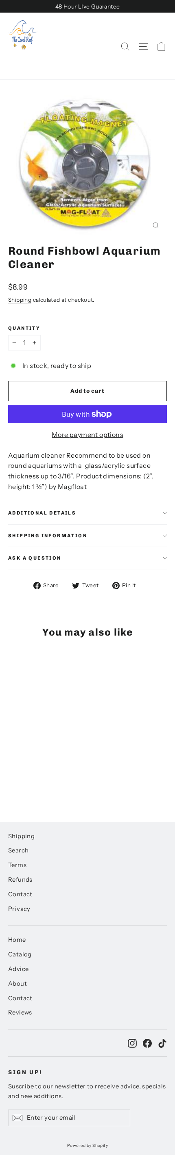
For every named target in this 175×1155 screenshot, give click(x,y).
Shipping (19, 299)
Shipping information (47, 536)
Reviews (20, 1012)
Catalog (20, 954)
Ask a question (34, 558)
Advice (18, 969)
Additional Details (42, 513)
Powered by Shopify (87, 1145)
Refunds (20, 879)
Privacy (19, 909)
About (17, 983)
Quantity (24, 328)
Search (18, 850)
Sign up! (25, 1072)
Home (17, 939)
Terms (17, 865)
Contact (20, 894)
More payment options (87, 434)
